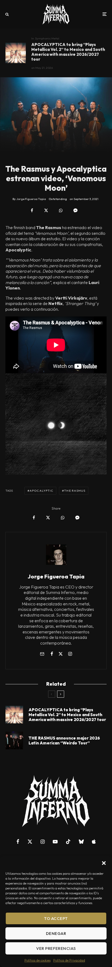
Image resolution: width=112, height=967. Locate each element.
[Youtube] (55, 841)
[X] (29, 841)
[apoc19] (15, 53)
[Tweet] (46, 210)
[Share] (32, 210)
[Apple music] (94, 841)
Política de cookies (37, 960)
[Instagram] (42, 841)
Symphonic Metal (47, 38)
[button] (104, 863)
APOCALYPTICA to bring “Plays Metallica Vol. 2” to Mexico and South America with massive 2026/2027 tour (68, 52)
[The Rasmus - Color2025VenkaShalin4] (14, 740)
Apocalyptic (41, 490)
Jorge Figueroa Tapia (56, 576)
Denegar (56, 933)
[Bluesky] (81, 841)
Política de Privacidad (69, 960)
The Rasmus (74, 490)
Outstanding (58, 199)
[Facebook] (17, 841)
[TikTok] (68, 841)
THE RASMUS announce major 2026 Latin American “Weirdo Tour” (64, 741)
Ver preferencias (56, 948)
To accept (56, 918)
